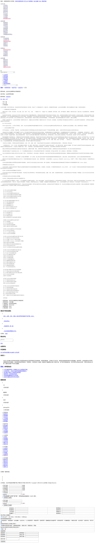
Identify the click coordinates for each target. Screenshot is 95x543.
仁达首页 (5, 74)
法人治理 (3, 352)
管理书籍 (5, 76)
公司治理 (17, 352)
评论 (2, 343)
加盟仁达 (5, 466)
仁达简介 (5, 448)
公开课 (5, 436)
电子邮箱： (6, 489)
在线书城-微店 (6, 83)
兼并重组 (7, 352)
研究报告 (5, 77)
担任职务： (6, 492)
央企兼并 (12, 352)
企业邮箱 (5, 454)
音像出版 (5, 79)
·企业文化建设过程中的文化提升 (11, 376)
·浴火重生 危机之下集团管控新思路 (12, 372)
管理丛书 (5, 428)
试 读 (2, 99)
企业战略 (5, 431)
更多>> (3, 366)
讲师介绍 (5, 444)
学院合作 (5, 462)
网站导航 (44, 1)
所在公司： (6, 491)
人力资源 (5, 418)
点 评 (6, 99)
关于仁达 (25, 1)
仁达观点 (5, 429)
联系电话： (6, 488)
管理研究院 (7, 87)
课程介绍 (5, 442)
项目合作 (5, 461)
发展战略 (5, 415)
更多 (6, 333)
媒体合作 (5, 459)
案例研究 (5, 426)
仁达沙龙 (5, 441)
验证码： (5, 494)
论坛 (40, 1)
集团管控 (5, 414)
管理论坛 (5, 455)
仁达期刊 (5, 80)
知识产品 (14, 87)
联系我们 (31, 1)
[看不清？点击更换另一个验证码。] (23, 494)
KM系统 (5, 452)
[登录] (16, 1)
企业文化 (20, 87)
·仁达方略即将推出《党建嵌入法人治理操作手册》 (15, 369)
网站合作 (5, 465)
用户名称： (6, 485)
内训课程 (5, 438)
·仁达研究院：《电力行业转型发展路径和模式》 (15, 371)
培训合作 (5, 463)
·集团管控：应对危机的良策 (10, 374)
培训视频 (5, 439)
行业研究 (5, 432)
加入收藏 (36, 1)
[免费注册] (20, 1)
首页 (2, 87)
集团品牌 (5, 419)
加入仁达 (5, 451)
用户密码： (6, 486)
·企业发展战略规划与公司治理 (10, 375)
